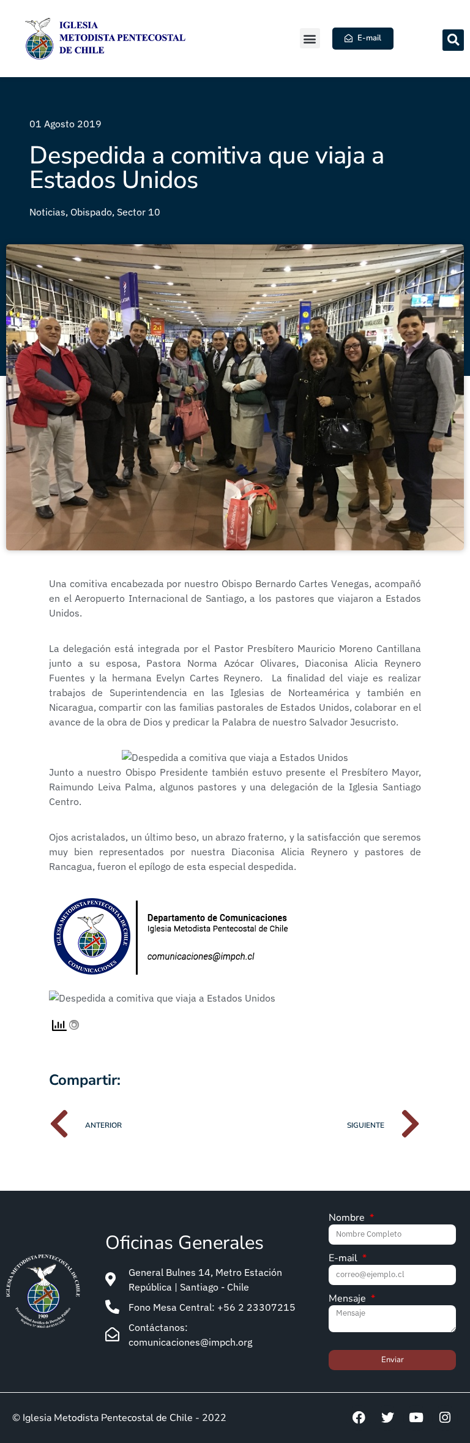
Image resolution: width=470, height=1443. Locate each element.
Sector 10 (138, 212)
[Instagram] (445, 1418)
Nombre (348, 1218)
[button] (310, 38)
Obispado (91, 212)
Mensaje (348, 1299)
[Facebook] (358, 1418)
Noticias (47, 212)
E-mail (344, 1259)
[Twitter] (387, 1418)
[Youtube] (416, 1418)
